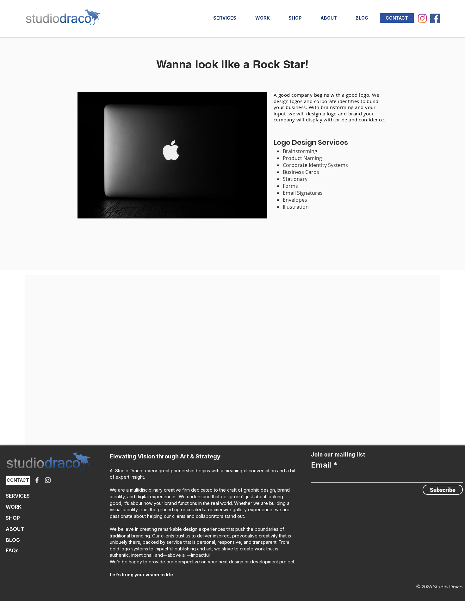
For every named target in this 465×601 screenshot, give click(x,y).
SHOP (13, 518)
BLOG (13, 540)
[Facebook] (435, 18)
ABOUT (15, 529)
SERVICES (18, 496)
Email (321, 465)
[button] (295, 18)
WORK (14, 507)
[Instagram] (422, 18)
